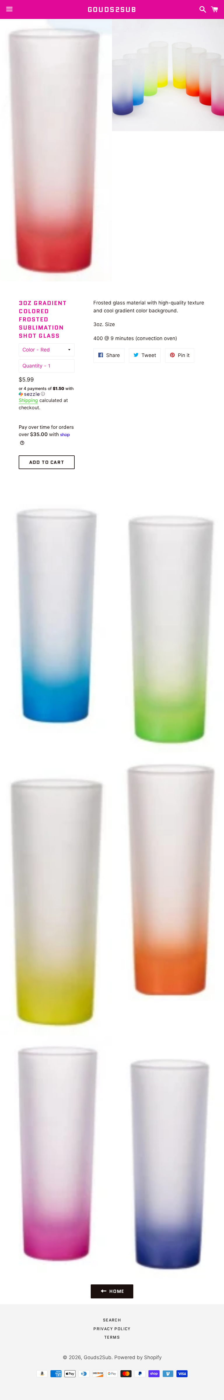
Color (28, 350)
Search (112, 1320)
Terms (112, 1337)
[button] (47, 391)
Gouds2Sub (112, 10)
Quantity (32, 366)
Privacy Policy (112, 1329)
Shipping (28, 400)
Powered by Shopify (138, 1357)
